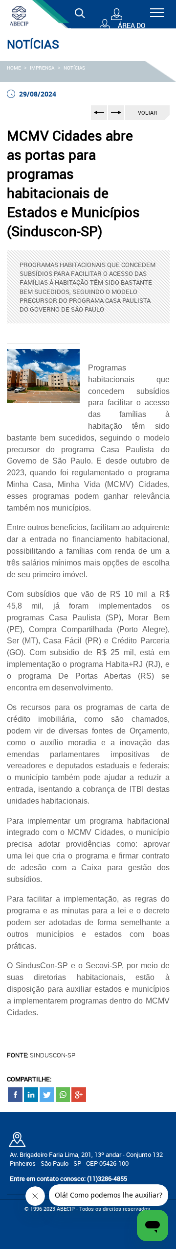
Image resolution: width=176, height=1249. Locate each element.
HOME (14, 67)
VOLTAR (147, 112)
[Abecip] (19, 15)
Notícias (74, 67)
